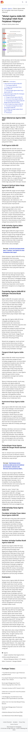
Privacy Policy (22, 722)
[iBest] (2, 2)
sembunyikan (12, 81)
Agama (10, 8)
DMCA (14, 729)
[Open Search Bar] (22, 2)
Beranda (4, 8)
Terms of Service (14, 724)
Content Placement (7, 722)
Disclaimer (15, 722)
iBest (5, 728)
